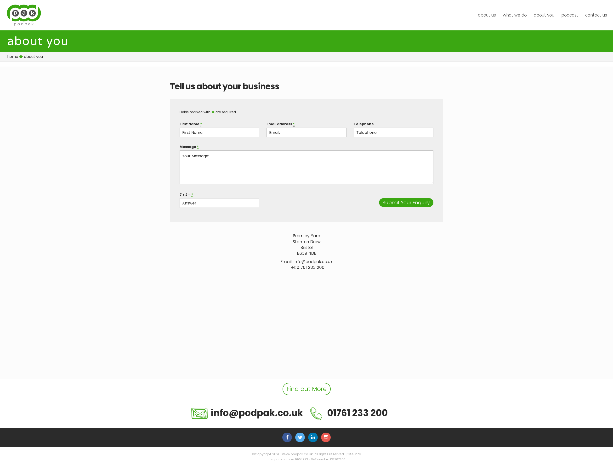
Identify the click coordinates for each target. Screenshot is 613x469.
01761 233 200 (310, 267)
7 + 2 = (186, 194)
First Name (191, 124)
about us (487, 15)
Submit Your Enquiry (406, 202)
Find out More (307, 389)
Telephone (364, 124)
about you (544, 15)
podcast (569, 15)
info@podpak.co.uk (313, 262)
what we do (515, 15)
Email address (281, 124)
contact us (596, 15)
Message (189, 146)
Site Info (354, 454)
